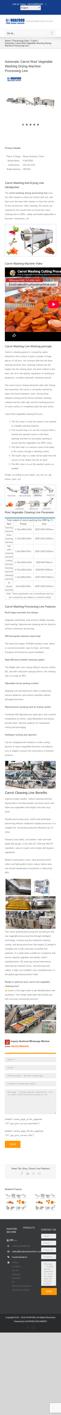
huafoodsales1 (15, 1257)
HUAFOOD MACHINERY (36, 1321)
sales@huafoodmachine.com (15, 1251)
